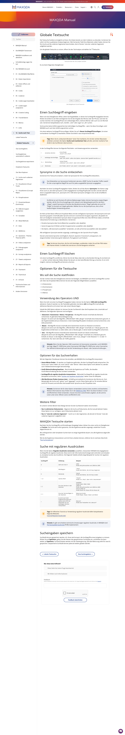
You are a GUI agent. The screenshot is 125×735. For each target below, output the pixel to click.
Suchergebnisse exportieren (25, 161)
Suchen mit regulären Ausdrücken (73, 376)
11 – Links (19, 128)
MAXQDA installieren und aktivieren (24, 56)
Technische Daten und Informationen (23, 286)
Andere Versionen (21, 291)
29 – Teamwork (20, 270)
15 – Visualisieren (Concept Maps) (24, 192)
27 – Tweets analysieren (23, 259)
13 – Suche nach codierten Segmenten (24, 178)
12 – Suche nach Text (23, 133)
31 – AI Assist (20, 280)
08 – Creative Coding (22, 113)
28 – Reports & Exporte (23, 264)
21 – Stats (19, 226)
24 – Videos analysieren (23, 243)
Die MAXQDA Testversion (24, 51)
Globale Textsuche (23, 143)
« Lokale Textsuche (49, 554)
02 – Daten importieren (23, 79)
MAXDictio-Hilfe (81, 391)
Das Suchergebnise (46, 440)
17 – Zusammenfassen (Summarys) (23, 203)
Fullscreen (24, 34)
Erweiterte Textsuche (22, 167)
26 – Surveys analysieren (23, 254)
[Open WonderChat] (120, 731)
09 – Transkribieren (22, 118)
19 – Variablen (20, 216)
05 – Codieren (20, 96)
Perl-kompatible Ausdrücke (55, 525)
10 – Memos (19, 123)
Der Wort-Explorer (22, 172)
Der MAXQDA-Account (23, 69)
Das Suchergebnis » (85, 554)
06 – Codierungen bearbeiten (25, 101)
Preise (77, 7)
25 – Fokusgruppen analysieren (22, 248)
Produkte (59, 7)
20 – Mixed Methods (22, 221)
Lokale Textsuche (21, 137)
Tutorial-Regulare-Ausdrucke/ (56, 516)
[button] (77, 568)
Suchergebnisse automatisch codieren (23, 155)
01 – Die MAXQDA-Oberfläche (25, 74)
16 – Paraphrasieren (22, 197)
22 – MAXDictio (20, 231)
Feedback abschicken (75, 600)
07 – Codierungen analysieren (21, 107)
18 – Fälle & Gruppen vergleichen (22, 210)
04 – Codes (19, 91)
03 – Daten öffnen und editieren (23, 85)
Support (83, 7)
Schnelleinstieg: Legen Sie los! (24, 63)
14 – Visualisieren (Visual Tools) (23, 185)
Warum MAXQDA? (47, 7)
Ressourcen (68, 7)
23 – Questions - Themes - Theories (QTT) (24, 237)
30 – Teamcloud (21, 275)
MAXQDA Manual (21, 45)
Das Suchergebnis (21, 149)
